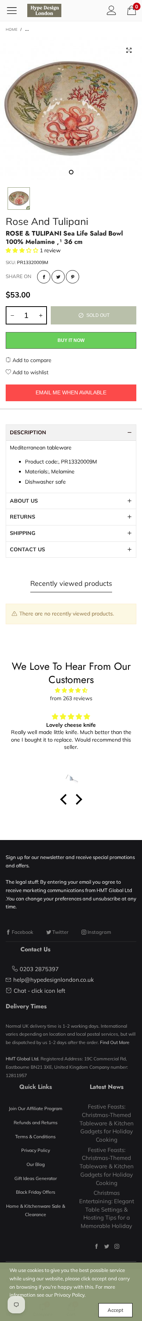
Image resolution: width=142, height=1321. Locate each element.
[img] (71, 690)
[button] (12, 315)
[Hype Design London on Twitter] (106, 1246)
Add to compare (31, 360)
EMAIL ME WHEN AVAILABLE (71, 392)
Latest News (106, 1086)
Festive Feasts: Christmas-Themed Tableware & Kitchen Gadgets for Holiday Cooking (107, 1123)
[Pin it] (72, 276)
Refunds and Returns (36, 1122)
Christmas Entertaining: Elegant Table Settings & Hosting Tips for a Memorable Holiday (106, 1209)
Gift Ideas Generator (35, 1178)
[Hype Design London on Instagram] (116, 1246)
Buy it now (71, 340)
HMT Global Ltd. (22, 1059)
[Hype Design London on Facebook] (96, 1246)
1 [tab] (71, 172)
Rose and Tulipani (47, 221)
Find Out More (115, 1042)
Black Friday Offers (35, 1192)
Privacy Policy (35, 1150)
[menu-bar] (14, 10)
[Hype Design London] (44, 10)
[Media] (128, 50)
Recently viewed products (71, 583)
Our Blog (36, 1164)
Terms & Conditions (35, 1136)
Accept (115, 1310)
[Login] (111, 10)
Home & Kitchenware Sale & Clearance (35, 1210)
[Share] (43, 276)
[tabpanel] (71, 108)
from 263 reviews (71, 698)
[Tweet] (58, 276)
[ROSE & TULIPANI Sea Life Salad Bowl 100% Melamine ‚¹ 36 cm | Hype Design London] (71, 108)
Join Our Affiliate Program (35, 1108)
